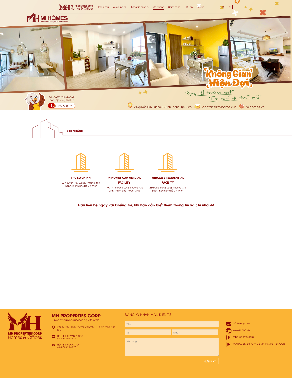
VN (230, 7)
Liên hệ (200, 6)
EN (223, 7)
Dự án (189, 6)
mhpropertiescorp (243, 336)
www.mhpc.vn (241, 329)
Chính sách (174, 6)
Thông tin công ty (139, 6)
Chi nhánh (158, 6)
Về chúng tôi (119, 6)
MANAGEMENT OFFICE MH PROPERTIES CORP (259, 343)
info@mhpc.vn (241, 323)
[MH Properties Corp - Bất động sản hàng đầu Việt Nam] (76, 7)
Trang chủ (103, 6)
